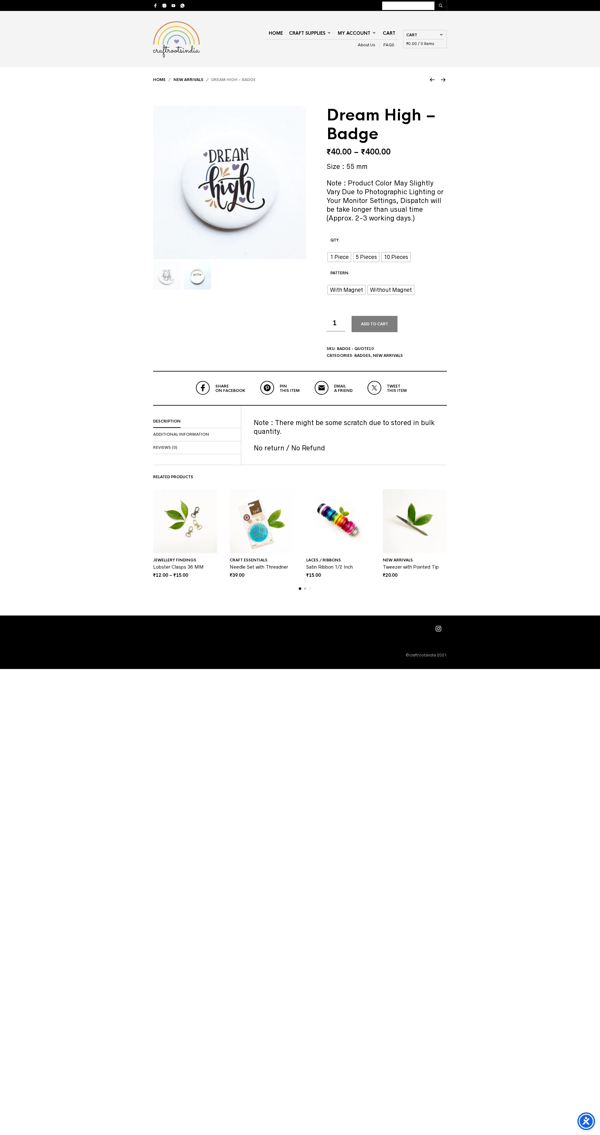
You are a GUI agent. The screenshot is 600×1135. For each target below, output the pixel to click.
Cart (389, 33)
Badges (362, 355)
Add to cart (374, 324)
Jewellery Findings (174, 560)
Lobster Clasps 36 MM (178, 567)
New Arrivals (188, 79)
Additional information (181, 434)
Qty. (335, 240)
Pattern (339, 273)
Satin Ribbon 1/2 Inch (329, 567)
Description (167, 421)
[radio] (339, 257)
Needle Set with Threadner (259, 567)
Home (276, 33)
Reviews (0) (165, 447)
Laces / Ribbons (323, 560)
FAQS (388, 45)
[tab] (197, 421)
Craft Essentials (249, 560)
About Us (366, 45)
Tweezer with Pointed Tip (411, 567)
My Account (354, 33)
